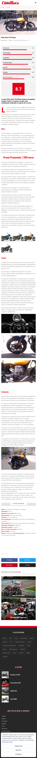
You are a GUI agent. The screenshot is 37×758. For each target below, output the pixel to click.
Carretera (4, 721)
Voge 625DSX (13, 699)
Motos (11, 40)
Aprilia (5, 638)
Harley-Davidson (20, 642)
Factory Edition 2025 (15, 683)
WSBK (28, 653)
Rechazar (18, 750)
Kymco (4, 649)
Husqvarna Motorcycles (9, 645)
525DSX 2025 (13, 691)
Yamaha (5, 656)
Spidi (14, 653)
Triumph (21, 653)
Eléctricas (4, 728)
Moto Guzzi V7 (26, 107)
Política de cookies (7, 742)
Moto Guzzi (5, 553)
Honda (29, 642)
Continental (23, 638)
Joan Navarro (5, 40)
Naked (3, 718)
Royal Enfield (6, 653)
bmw (16, 638)
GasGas (5, 642)
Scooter (4, 716)
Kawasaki (21, 645)
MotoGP (23, 649)
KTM (28, 645)
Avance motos (6, 731)
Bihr (11, 638)
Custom (4, 723)
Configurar (18, 754)
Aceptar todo (18, 746)
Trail (3, 726)
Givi (11, 642)
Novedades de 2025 (15, 675)
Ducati (32, 638)
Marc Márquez (13, 649)
